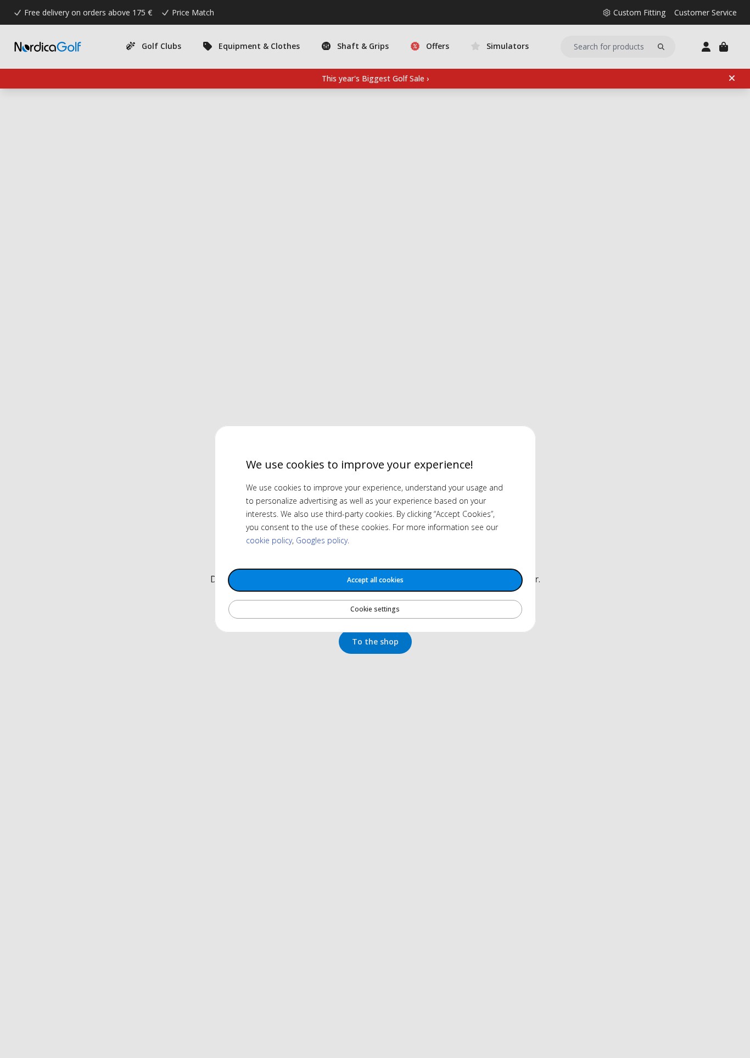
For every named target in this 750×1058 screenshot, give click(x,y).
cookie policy (269, 540)
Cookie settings (375, 609)
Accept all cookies (375, 580)
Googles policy (322, 540)
